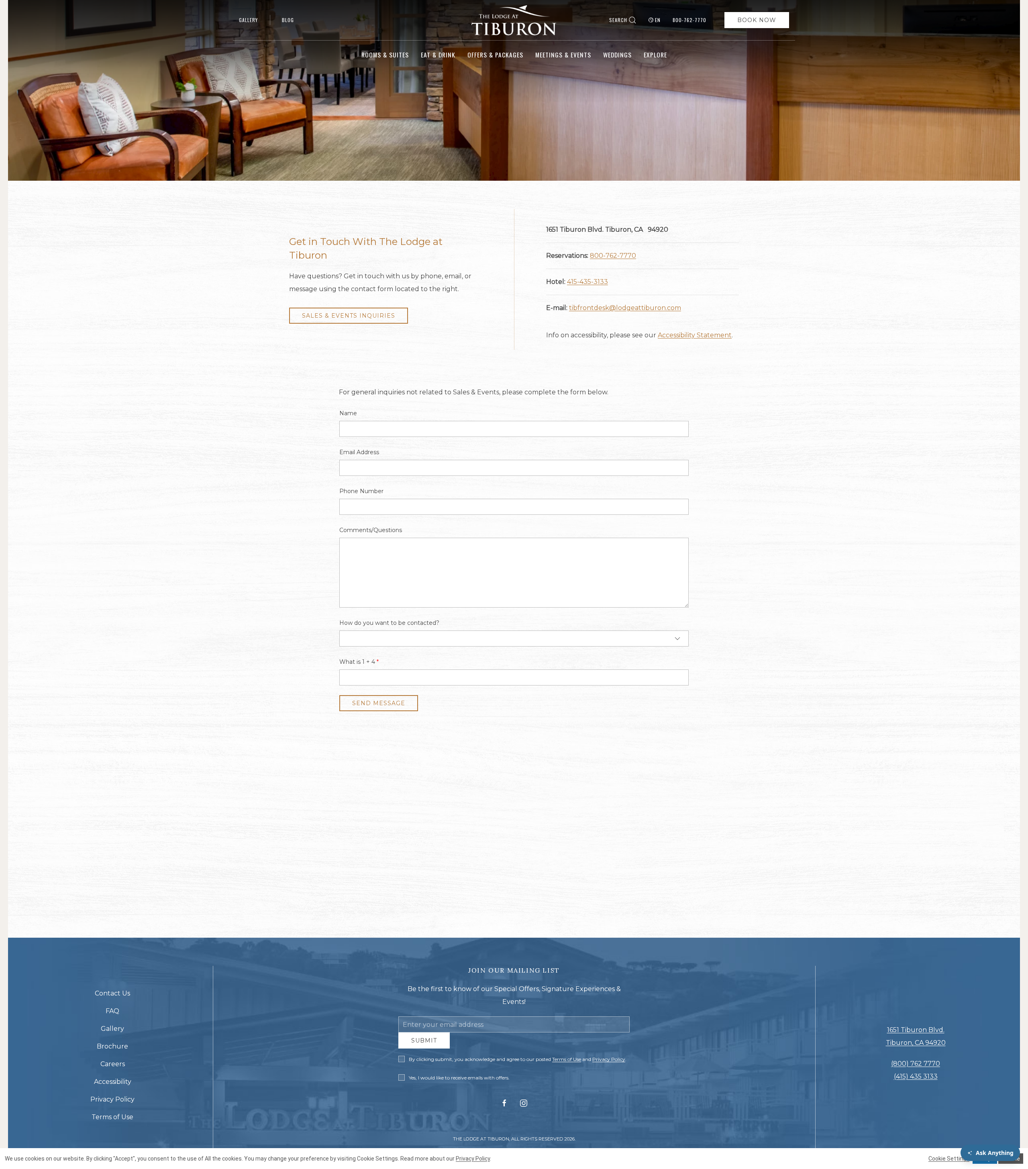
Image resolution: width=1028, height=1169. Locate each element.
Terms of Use (566, 1065)
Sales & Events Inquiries (348, 315)
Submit (424, 1046)
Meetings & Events (563, 54)
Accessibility (112, 1084)
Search (618, 19)
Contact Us (112, 996)
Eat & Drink (438, 54)
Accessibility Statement (695, 335)
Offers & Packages (495, 54)
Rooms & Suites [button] (385, 54)
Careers (112, 1067)
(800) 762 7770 (915, 1066)
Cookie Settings (948, 1158)
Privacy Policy (608, 1065)
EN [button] (658, 19)
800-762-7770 (689, 19)
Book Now (756, 20)
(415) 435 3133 (916, 1079)
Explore (655, 54)
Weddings (617, 54)
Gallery (248, 19)
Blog (288, 19)
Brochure (112, 1049)
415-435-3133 (587, 282)
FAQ (112, 1014)
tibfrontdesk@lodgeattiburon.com (625, 308)
